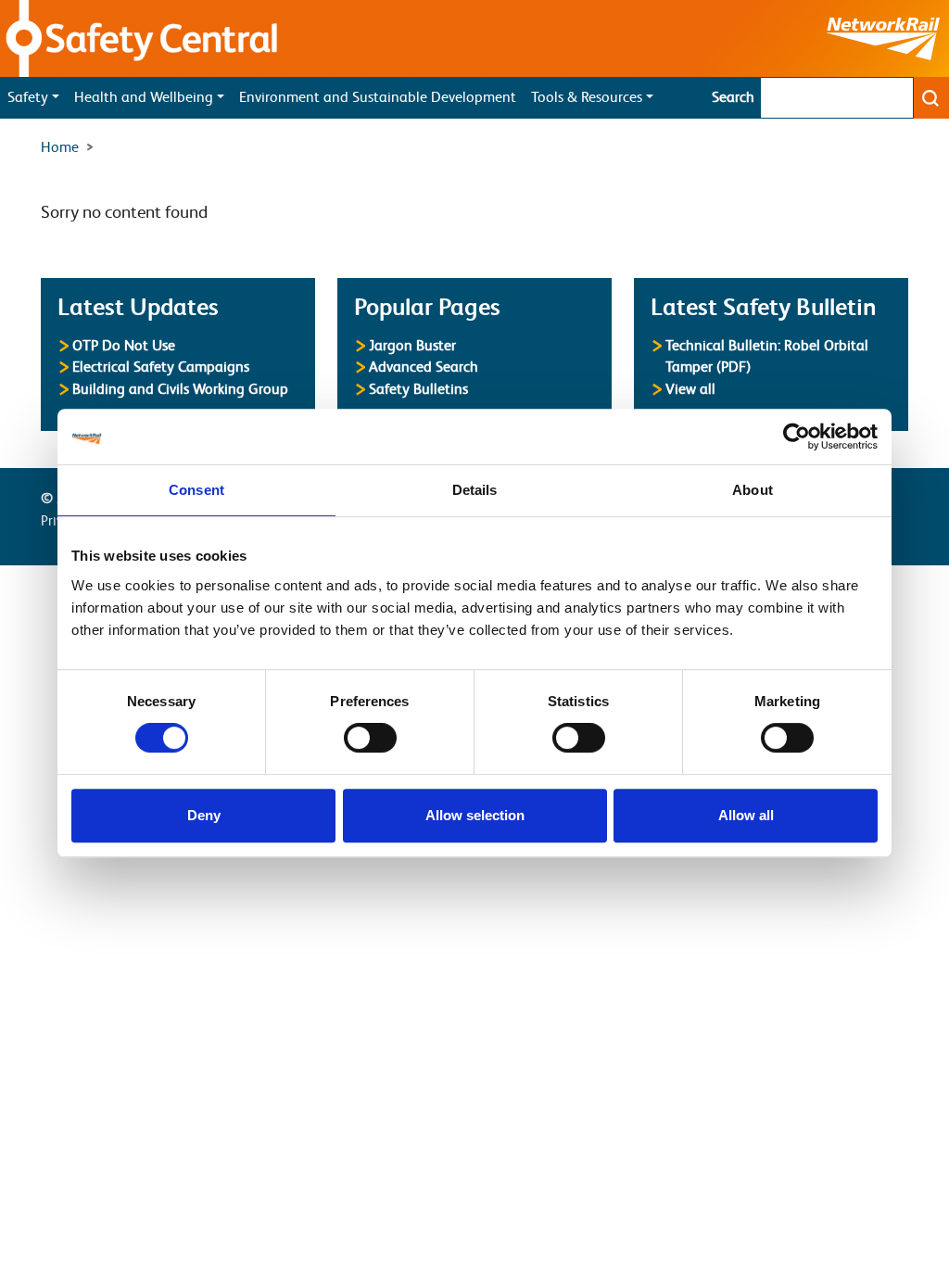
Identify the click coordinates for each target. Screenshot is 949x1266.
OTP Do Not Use (123, 345)
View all (690, 389)
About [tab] (752, 490)
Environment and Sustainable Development (377, 97)
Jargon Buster (412, 345)
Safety (27, 97)
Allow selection (475, 815)
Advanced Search (423, 366)
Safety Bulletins (418, 389)
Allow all (746, 815)
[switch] (370, 738)
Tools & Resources (586, 97)
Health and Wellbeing (143, 97)
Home (60, 147)
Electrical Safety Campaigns (160, 366)
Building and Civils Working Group (180, 389)
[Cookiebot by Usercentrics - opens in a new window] (796, 436)
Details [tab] (475, 490)
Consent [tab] (196, 490)
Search (733, 97)
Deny (204, 815)
